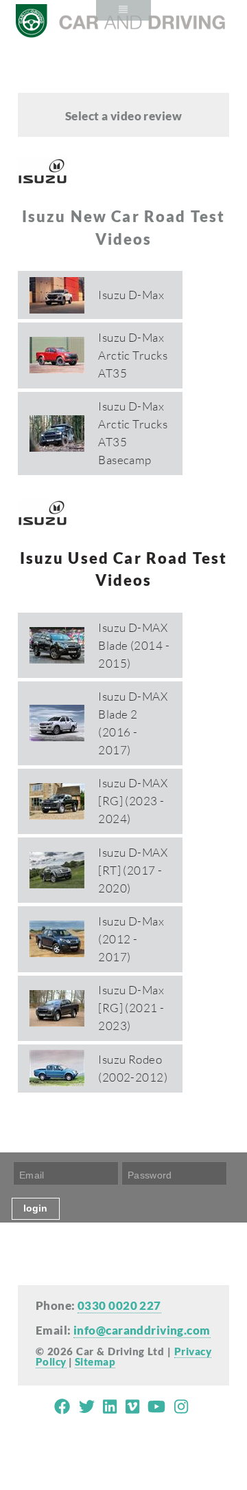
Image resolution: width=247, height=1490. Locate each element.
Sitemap (95, 1361)
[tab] (100, 295)
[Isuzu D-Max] (100, 273)
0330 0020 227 (119, 1305)
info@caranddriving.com (142, 1330)
